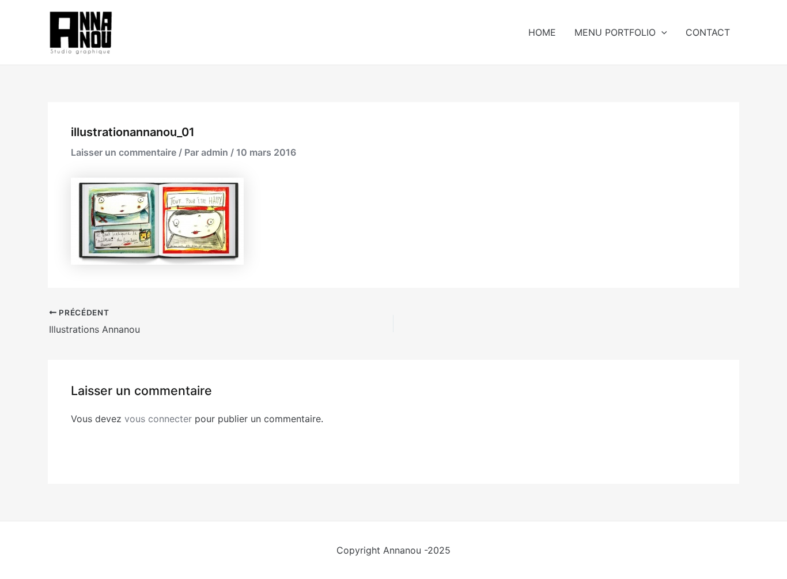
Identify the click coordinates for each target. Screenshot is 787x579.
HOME (542, 32)
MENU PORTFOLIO (615, 32)
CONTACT (708, 32)
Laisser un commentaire (123, 152)
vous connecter (158, 418)
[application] (661, 32)
